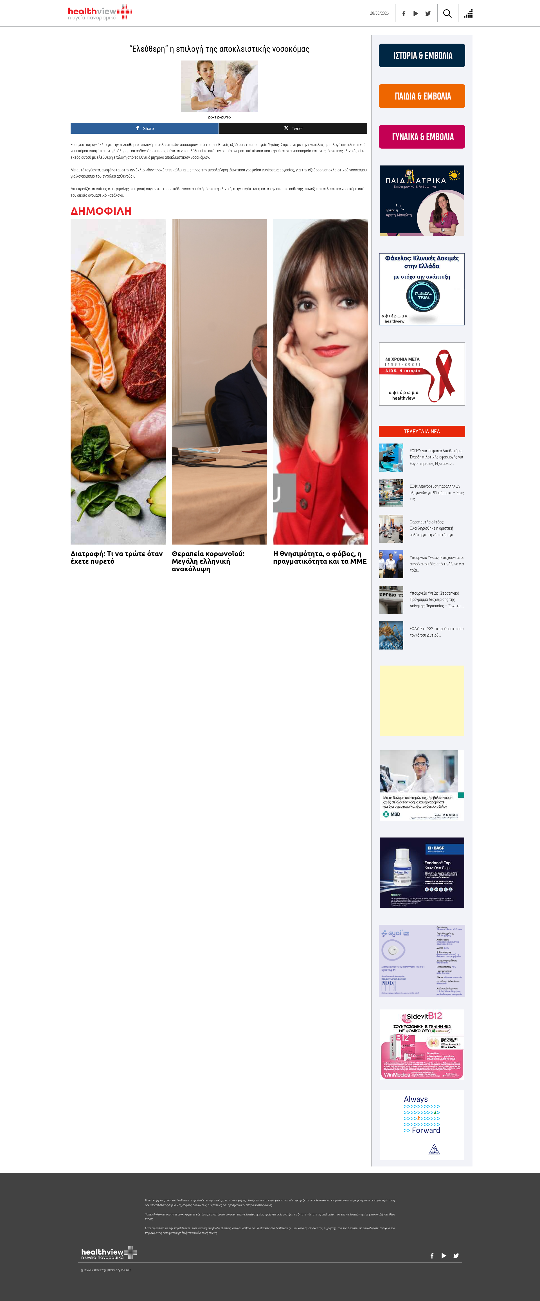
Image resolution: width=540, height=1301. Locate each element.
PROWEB (126, 1270)
